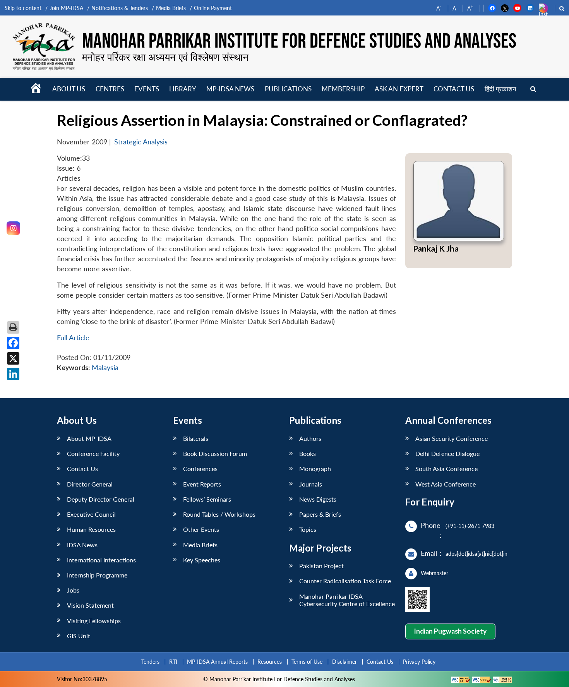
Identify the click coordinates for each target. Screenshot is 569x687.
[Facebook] (13, 343)
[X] (13, 358)
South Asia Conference (446, 468)
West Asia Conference (445, 484)
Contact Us (82, 468)
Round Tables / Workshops (219, 514)
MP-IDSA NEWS (230, 89)
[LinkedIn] (13, 374)
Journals (310, 484)
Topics (307, 529)
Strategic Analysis (141, 142)
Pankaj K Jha (436, 248)
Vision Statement (90, 605)
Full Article (73, 338)
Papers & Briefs (320, 514)
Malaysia (105, 367)
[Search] (533, 89)
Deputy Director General (100, 499)
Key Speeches (201, 560)
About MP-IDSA (89, 438)
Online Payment (213, 8)
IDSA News (82, 544)
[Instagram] (13, 228)
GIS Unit (78, 635)
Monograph (315, 468)
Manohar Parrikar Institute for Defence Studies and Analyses (299, 41)
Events (146, 89)
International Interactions (101, 560)
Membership (343, 89)
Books (307, 453)
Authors (310, 438)
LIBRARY (182, 89)
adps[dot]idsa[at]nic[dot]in (476, 553)
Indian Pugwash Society (450, 631)
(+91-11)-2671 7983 (470, 526)
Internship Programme (97, 575)
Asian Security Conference (451, 438)
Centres (110, 89)
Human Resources (91, 529)
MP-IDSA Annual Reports (217, 661)
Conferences (200, 468)
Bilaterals (195, 438)
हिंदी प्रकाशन (500, 89)
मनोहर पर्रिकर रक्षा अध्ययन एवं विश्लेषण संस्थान (165, 57)
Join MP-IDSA (66, 8)
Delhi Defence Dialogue (447, 453)
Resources (269, 661)
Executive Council (91, 514)
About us (68, 89)
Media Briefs (171, 8)
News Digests (317, 499)
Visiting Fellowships (94, 620)
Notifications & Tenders (119, 8)
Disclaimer (344, 661)
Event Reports (202, 484)
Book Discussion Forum (215, 453)
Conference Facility (93, 453)
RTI (173, 661)
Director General (90, 484)
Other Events (201, 529)
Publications (288, 89)
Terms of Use (306, 661)
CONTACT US (454, 89)
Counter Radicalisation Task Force (345, 580)
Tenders (150, 661)
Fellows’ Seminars (207, 499)
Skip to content (23, 8)
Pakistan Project (321, 565)
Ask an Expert (399, 89)
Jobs (73, 590)
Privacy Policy (419, 661)
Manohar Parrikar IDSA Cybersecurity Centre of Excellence (347, 600)
